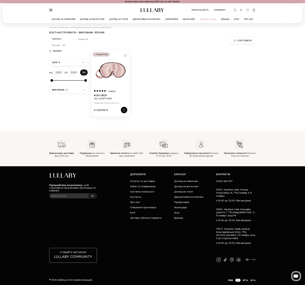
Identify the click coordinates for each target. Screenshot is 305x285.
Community (220, 10)
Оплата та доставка (142, 181)
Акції (176, 212)
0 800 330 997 (224, 181)
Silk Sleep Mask (103, 97)
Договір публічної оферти (145, 218)
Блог (133, 212)
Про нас (135, 202)
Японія (56, 45)
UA (247, 259)
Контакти (135, 197)
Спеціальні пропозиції (143, 207)
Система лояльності (142, 191)
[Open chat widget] (296, 276)
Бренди (178, 218)
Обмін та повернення (143, 186)
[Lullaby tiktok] (225, 259)
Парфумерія (181, 202)
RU (254, 259)
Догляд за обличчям (186, 181)
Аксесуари (180, 207)
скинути (83, 39)
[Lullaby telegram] (238, 259)
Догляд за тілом (183, 191)
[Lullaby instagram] (218, 259)
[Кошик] (254, 10)
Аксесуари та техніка (81, 27)
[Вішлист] (247, 10)
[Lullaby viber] (231, 259)
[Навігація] (50, 1)
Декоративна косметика (188, 197)
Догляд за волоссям (186, 186)
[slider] (52, 80)
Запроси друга (200, 10)
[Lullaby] (152, 10)
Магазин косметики (58, 27)
